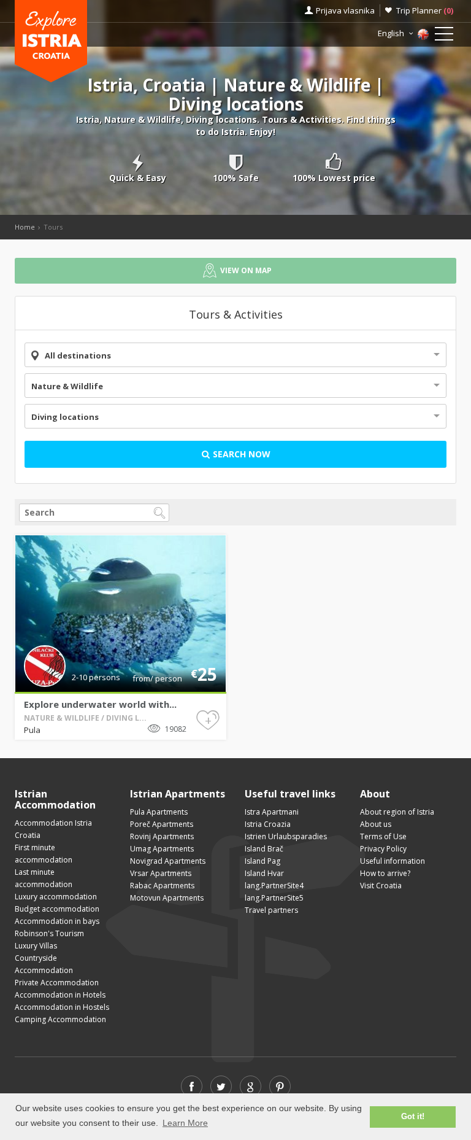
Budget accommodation (57, 909)
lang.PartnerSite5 (274, 898)
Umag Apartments (162, 848)
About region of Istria (397, 812)
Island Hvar (264, 873)
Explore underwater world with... (100, 704)
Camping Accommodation (60, 1019)
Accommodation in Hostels (62, 1007)
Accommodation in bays (57, 921)
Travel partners (271, 910)
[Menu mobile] (444, 36)
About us (375, 824)
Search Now (240, 454)
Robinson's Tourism (49, 933)
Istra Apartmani (272, 812)
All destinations (78, 355)
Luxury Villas (36, 945)
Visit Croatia (381, 885)
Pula (32, 729)
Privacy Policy (383, 848)
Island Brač (264, 848)
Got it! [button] (412, 1116)
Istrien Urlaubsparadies (286, 836)
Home (25, 226)
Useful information (392, 861)
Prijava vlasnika (345, 10)
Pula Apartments (159, 812)
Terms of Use (383, 836)
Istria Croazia (268, 824)
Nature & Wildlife (67, 386)
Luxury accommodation (56, 896)
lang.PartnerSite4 (274, 885)
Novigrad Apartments (167, 861)
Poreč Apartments (161, 824)
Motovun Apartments (167, 898)
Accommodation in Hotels (60, 995)
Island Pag (262, 861)
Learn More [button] (185, 1123)
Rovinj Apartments (162, 836)
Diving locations (65, 416)
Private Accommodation (57, 982)
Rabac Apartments (162, 885)
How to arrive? (385, 873)
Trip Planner (424, 10)
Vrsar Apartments (160, 873)
